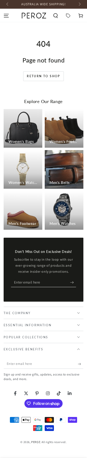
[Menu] (6, 16)
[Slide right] (79, 4)
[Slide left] (8, 4)
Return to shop (43, 76)
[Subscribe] (73, 282)
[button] (55, 16)
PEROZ (35, 442)
